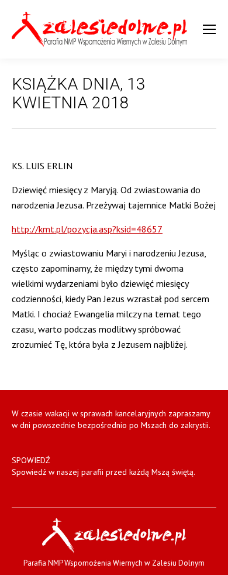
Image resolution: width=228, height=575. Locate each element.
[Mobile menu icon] (209, 29)
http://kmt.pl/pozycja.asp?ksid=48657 (87, 229)
